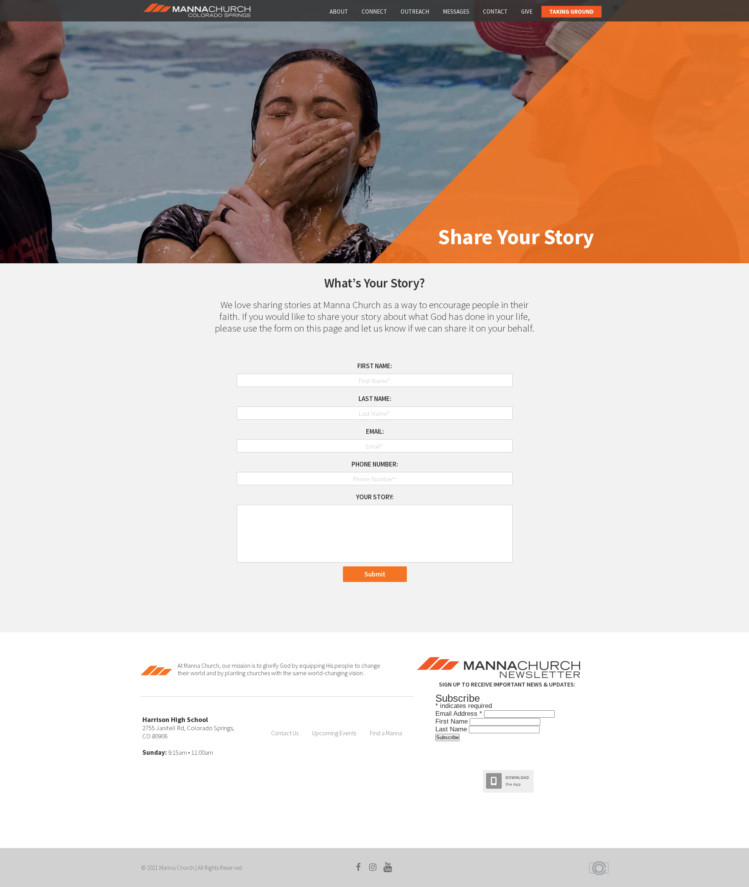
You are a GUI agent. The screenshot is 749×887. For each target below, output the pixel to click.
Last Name (452, 729)
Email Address (458, 713)
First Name (452, 721)
